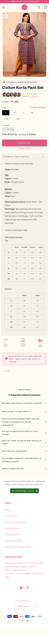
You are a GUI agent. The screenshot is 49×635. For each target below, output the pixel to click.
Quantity (6, 125)
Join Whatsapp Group (23, 491)
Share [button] (7, 371)
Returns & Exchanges (15, 522)
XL (34, 113)
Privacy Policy (11, 516)
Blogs (7, 510)
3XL (19, 120)
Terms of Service (13, 535)
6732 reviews (32, 96)
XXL (8, 120)
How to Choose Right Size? (18, 547)
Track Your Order (13, 541)
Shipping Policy (12, 529)
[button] (3, 7)
